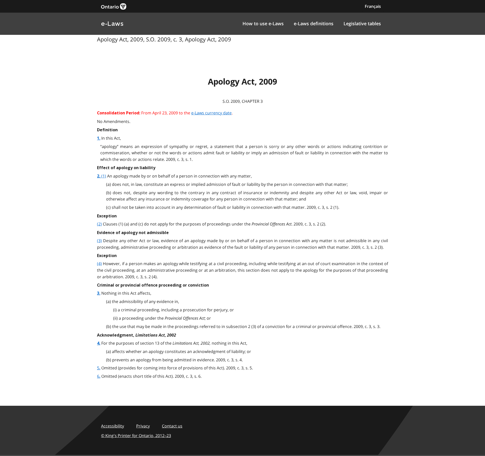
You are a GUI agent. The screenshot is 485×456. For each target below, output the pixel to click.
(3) (99, 240)
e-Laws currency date (211, 113)
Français (373, 6)
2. (99, 176)
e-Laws (112, 23)
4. (98, 343)
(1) (103, 176)
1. (98, 138)
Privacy (143, 426)
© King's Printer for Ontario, (136, 435)
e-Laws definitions (313, 23)
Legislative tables (362, 23)
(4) (99, 263)
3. (98, 293)
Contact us (172, 426)
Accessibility (112, 426)
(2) (99, 224)
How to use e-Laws (263, 23)
